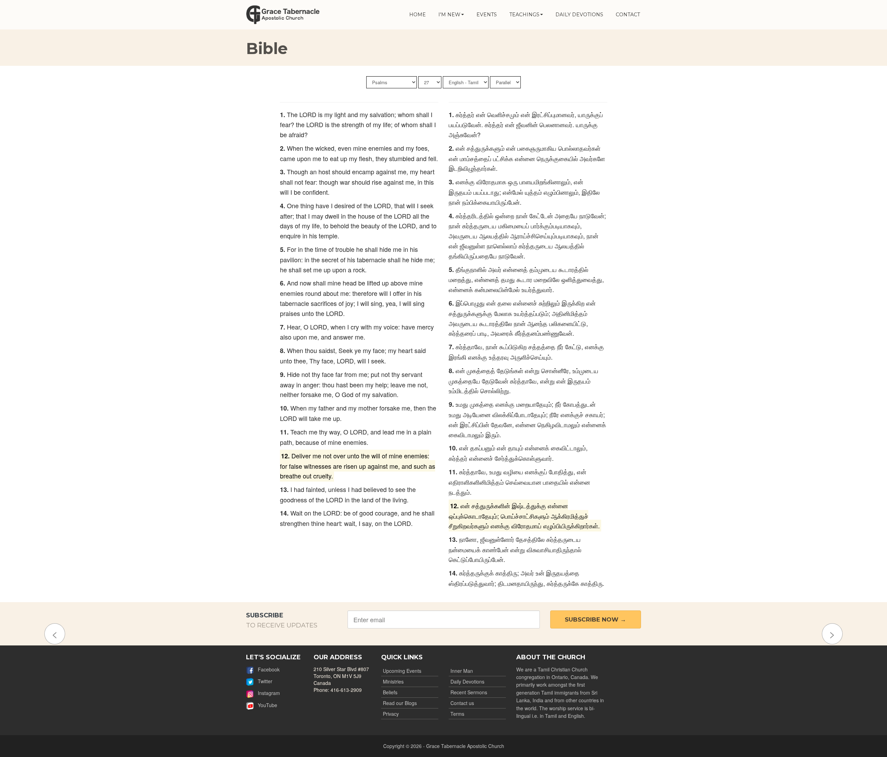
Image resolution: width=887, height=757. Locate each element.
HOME (417, 14)
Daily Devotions (467, 681)
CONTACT (628, 14)
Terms (457, 713)
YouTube (265, 705)
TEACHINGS (524, 14)
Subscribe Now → (595, 619)
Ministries (393, 681)
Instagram (267, 692)
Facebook (267, 669)
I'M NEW (449, 14)
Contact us (462, 702)
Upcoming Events (402, 670)
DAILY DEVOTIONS (579, 14)
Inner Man (461, 670)
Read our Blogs (400, 702)
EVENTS (486, 14)
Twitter (263, 681)
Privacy (391, 713)
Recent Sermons (468, 692)
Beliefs (390, 692)
